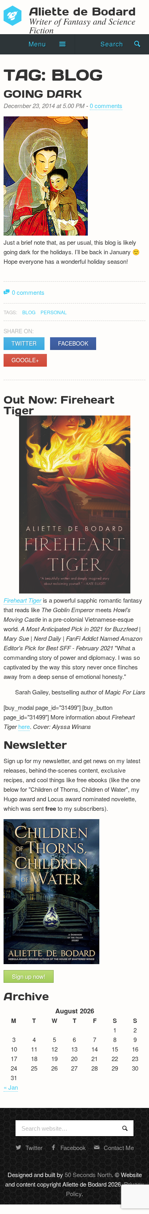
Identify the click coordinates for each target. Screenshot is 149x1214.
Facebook (73, 343)
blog (28, 312)
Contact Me (119, 1147)
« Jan (11, 1087)
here (24, 726)
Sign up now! (28, 976)
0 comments (106, 105)
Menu (37, 43)
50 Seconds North (88, 1174)
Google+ (25, 360)
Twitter (24, 343)
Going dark (42, 93)
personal (54, 312)
